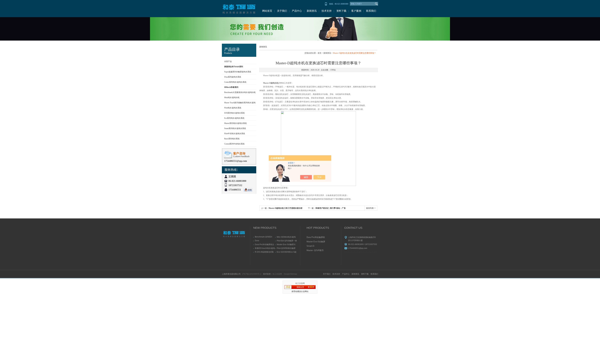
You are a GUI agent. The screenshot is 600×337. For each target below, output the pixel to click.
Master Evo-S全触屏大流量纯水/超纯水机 (286, 244)
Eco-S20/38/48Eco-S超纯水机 (286, 252)
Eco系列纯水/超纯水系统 (234, 118)
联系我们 (371, 11)
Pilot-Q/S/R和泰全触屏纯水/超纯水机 (286, 248)
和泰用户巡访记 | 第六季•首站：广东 (330, 208)
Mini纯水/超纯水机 (232, 97)
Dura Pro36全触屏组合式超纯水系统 (264, 244)
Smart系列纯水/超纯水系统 (235, 128)
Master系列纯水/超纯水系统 (235, 123)
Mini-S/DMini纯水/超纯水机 (286, 237)
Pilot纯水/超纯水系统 (232, 108)
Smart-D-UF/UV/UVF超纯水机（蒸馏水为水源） (316, 246)
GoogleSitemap (290, 274)
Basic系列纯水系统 (232, 139)
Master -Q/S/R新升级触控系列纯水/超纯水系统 (315, 250)
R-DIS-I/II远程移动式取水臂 (264, 252)
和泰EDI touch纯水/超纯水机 (265, 248)
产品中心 (297, 11)
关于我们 (282, 11)
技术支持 (327, 11)
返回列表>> (371, 208)
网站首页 (267, 11)
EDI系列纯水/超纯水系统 (234, 113)
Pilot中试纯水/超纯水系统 (234, 133)
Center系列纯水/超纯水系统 (235, 82)
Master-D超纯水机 (270, 83)
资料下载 (341, 11)
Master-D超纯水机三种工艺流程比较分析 (285, 208)
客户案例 (356, 11)
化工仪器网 (277, 274)
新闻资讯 (312, 11)
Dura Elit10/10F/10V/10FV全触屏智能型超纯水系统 (264, 240)
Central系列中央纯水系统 (234, 144)
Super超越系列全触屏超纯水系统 (237, 72)
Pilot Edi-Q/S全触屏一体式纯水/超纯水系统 (287, 241)
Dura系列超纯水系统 (232, 77)
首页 (319, 53)
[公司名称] (239, 9)
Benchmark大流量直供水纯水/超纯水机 (240, 92)
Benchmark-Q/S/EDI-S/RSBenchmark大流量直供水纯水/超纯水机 (265, 237)
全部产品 (228, 61)
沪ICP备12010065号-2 (251, 274)
